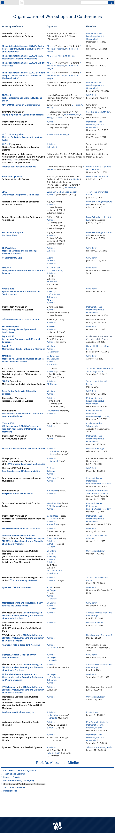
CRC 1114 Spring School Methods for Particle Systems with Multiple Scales (22, 137)
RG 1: (19, 770)
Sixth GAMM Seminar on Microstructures (21, 528)
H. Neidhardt (53, 351)
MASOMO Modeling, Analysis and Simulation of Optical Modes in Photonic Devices (23, 359)
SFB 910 (5, 381)
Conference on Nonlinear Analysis (18, 712)
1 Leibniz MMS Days (12, 257)
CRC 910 (6, 144)
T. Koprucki (52, 297)
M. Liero (51, 46)
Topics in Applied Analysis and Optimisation (23, 114)
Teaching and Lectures (14, 773)
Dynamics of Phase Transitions (16, 587)
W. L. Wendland (54, 570)
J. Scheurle (52, 717)
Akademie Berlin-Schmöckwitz (94, 424)
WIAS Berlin (91, 95)
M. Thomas (70, 48)
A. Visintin (51, 478)
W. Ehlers (51, 551)
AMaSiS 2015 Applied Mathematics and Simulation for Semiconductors (21, 291)
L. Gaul (50, 553)
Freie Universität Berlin (97, 176)
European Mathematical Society (62, 191)
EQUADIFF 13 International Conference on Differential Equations (21, 339)
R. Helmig (51, 556)
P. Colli (50, 587)
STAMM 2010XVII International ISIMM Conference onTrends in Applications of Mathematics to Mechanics (21, 427)
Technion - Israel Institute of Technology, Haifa (99, 370)
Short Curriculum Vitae (14, 787)
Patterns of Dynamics (12, 176)
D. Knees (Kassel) (55, 270)
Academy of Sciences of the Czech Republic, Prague (99, 337)
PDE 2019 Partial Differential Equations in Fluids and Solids (22, 98)
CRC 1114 (12, 159)
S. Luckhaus (52, 538)
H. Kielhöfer (52, 715)
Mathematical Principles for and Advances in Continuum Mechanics (23, 415)
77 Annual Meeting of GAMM (22, 580)
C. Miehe (51, 559)
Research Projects (11, 777)
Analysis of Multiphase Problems (17, 493)
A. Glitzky (51, 291)
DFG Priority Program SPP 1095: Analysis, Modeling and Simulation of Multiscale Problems (23, 615)
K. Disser (51, 326)
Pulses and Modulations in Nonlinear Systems (23, 448)
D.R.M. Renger (63, 134)
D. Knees (51, 468)
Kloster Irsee (92, 712)
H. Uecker (51, 454)
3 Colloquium (9, 687)
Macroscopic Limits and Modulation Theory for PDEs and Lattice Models (22, 604)
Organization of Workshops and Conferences (24, 784)
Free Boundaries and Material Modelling (21, 471)
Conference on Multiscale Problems (18, 535)
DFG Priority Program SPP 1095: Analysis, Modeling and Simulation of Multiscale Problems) (23, 541)
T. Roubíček (52, 490)
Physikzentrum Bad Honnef (99, 635)
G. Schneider (53, 451)
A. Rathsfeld (52, 364)
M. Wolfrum (70, 187)
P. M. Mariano (53, 506)
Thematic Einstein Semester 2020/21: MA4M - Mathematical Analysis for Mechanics (23, 57)
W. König (51, 260)
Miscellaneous (10, 790)
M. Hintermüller (71, 114)
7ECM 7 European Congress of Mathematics (20, 193)
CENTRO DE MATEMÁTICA (98, 112)
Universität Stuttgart (95, 448)
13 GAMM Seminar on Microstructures (21, 319)
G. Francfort (52, 518)
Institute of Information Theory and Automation (97, 492)
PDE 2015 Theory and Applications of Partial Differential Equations (23, 270)
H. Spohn (51, 546)
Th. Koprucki (53, 358)
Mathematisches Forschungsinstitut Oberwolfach (95, 36)
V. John (50, 257)
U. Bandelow (53, 356)
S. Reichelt (52, 147)
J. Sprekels (52, 598)
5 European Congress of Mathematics (26, 464)
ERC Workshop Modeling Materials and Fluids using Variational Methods (19, 251)
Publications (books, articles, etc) (18, 780)
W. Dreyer (51, 590)
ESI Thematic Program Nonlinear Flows (12, 234)
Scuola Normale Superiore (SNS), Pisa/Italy (98, 168)
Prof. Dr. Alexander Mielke (57, 762)
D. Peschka (59, 48)
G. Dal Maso (52, 515)
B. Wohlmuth (53, 573)
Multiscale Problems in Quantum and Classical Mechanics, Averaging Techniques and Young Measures (22, 677)
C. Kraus (51, 471)
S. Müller (51, 544)
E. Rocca (51, 250)
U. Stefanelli (52, 461)
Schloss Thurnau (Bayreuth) (99, 747)
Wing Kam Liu (53, 503)
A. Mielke (60, 55)
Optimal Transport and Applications (19, 166)
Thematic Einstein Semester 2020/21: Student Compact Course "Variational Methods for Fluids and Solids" (23, 75)
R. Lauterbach (53, 753)
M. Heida (76, 105)
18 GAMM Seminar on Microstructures (21, 105)
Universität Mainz (94, 622)
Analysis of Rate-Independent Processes (21, 645)
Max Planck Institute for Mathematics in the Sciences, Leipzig (97, 725)
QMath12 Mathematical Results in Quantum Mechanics (23, 347)
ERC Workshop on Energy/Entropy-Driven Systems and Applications (19, 329)
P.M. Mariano (53, 410)
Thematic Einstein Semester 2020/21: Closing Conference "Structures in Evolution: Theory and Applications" (23, 49)
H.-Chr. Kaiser (53, 267)
